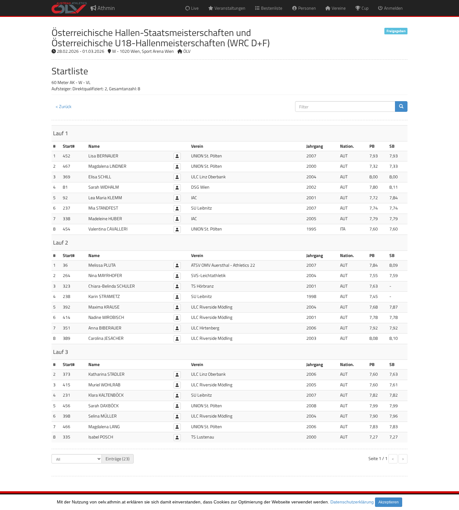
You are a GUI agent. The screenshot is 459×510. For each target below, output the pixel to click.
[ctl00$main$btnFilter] (401, 106)
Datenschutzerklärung (352, 501)
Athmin (105, 8)
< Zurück (64, 106)
